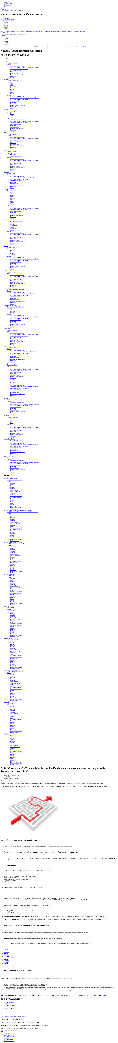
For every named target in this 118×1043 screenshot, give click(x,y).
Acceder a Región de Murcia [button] (14, 457)
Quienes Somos (8, 3)
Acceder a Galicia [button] (11, 347)
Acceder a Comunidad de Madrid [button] (15, 289)
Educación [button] (13, 72)
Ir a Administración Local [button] (13, 575)
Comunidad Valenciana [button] (10, 305)
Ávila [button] (11, 193)
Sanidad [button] (12, 77)
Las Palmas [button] (13, 154)
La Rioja (6, 956)
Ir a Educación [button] (10, 607)
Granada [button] (12, 87)
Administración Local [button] (15, 70)
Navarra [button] (6, 398)
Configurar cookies (9, 1041)
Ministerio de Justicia (9, 965)
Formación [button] (13, 76)
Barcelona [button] (12, 250)
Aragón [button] (6, 109)
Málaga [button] (12, 92)
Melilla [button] (5, 381)
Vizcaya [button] (12, 423)
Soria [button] (11, 201)
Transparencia (7, 5)
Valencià (6, 28)
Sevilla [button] (12, 93)
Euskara (6, 25)
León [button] (11, 196)
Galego (6, 27)
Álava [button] (11, 420)
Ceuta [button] (5, 270)
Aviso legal (7, 1035)
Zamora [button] (12, 204)
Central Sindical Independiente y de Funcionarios (13, 10)
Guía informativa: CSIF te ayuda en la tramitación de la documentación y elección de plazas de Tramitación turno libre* (55, 31)
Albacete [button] (12, 224)
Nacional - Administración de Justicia (14, 31)
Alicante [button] (12, 309)
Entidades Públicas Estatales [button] (17, 74)
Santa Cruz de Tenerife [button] (16, 156)
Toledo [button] (12, 230)
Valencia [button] (12, 312)
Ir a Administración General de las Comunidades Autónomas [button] (22, 512)
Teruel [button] (11, 115)
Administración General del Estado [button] (19, 69)
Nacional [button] (6, 61)
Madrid (6, 963)
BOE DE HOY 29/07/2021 (101, 995)
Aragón (6, 959)
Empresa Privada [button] (14, 73)
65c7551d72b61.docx (9, 1003)
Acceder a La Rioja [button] (12, 365)
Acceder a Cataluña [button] (12, 247)
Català (5, 24)
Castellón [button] (12, 311)
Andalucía (6, 952)
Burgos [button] (12, 195)
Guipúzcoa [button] (13, 421)
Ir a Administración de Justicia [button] (14, 480)
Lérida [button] (12, 253)
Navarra (6, 962)
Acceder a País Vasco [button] (12, 417)
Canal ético (7, 1038)
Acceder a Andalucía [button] (12, 80)
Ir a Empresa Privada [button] (12, 639)
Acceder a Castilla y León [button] (13, 190)
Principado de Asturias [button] (9, 439)
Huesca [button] (12, 114)
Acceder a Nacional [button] (12, 63)
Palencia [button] (12, 198)
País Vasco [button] (6, 415)
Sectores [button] (9, 64)
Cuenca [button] (12, 227)
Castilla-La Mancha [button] (9, 220)
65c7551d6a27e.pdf (9, 1002)
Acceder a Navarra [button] (12, 399)
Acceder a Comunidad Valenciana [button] (15, 307)
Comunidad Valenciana (10, 957)
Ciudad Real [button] (13, 225)
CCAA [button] (9, 481)
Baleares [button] (6, 132)
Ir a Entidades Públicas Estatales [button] (15, 671)
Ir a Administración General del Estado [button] (17, 544)
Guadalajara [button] (13, 228)
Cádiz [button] (11, 85)
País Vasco (7, 949)
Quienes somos (8, 1033)
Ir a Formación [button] (11, 703)
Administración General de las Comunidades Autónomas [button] (24, 67)
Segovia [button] (12, 199)
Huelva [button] (12, 89)
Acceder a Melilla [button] (11, 382)
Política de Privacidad (9, 1036)
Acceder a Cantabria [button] (12, 173)
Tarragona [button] (12, 254)
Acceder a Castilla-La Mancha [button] (14, 221)
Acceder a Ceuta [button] (11, 272)
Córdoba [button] (12, 86)
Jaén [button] (11, 90)
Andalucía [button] (6, 79)
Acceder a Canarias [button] (12, 151)
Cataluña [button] (6, 246)
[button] (7, 20)
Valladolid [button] (12, 202)
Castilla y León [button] (8, 189)
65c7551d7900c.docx (9, 1005)
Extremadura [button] (7, 328)
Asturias (6, 953)
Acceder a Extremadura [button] (13, 330)
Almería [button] (12, 83)
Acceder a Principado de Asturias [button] (15, 440)
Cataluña (6, 950)
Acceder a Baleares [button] (12, 134)
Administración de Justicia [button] (17, 66)
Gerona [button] (12, 251)
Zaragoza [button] (12, 117)
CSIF (2, 1031)
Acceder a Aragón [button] (11, 111)
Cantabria (6, 955)
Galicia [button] (5, 346)
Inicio (5, 2)
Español (6, 22)
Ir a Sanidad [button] (10, 735)
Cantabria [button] (6, 172)
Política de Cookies (9, 1039)
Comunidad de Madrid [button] (9, 288)
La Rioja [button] (6, 363)
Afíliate (6, 6)
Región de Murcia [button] (8, 456)
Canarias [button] (6, 150)
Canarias (6, 960)
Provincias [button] (9, 82)
